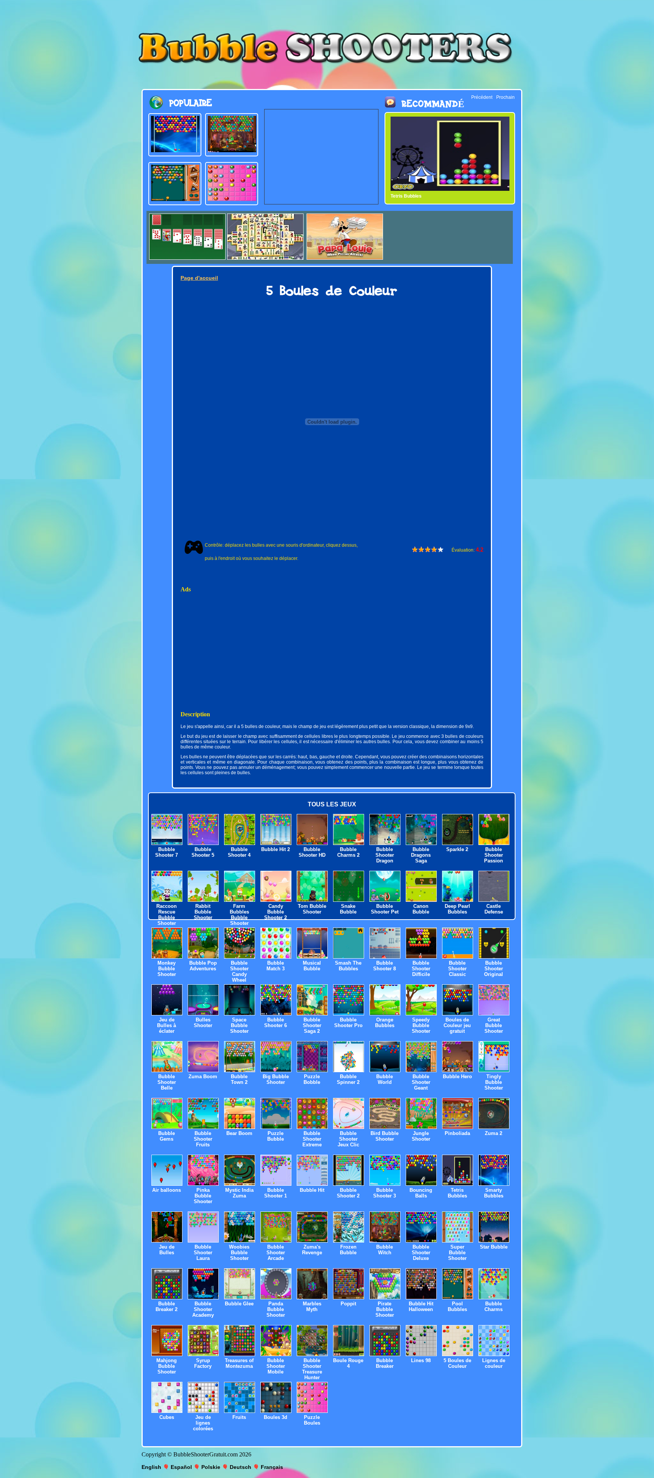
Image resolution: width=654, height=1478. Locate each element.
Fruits (239, 1417)
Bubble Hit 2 (275, 849)
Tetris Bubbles (457, 1193)
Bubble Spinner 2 (348, 1079)
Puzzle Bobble (312, 1079)
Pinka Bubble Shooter (203, 1195)
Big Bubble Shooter (276, 1079)
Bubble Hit (312, 1190)
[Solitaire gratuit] (187, 257)
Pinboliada (457, 1133)
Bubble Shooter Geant (421, 1082)
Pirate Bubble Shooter (384, 1309)
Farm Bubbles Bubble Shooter (239, 914)
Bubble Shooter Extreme (312, 1138)
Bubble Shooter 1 (275, 1193)
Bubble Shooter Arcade (275, 1252)
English (151, 1467)
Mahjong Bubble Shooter (166, 1366)
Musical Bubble (312, 965)
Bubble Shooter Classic (457, 968)
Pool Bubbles (457, 1306)
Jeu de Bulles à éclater (166, 1025)
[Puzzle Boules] (232, 199)
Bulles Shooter (203, 1022)
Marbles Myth (312, 1306)
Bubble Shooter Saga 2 (312, 1025)
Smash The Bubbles (348, 965)
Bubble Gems (166, 1136)
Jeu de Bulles (166, 1249)
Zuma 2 (493, 1133)
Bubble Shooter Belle (166, 1082)
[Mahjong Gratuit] (265, 257)
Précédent (481, 97)
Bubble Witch (384, 1249)
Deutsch (240, 1467)
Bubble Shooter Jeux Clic (348, 1138)
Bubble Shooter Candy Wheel (239, 971)
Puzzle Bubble (275, 1136)
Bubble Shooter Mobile (275, 1366)
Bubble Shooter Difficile (421, 968)
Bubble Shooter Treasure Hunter (312, 1369)
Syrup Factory (203, 1363)
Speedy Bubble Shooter (421, 1025)
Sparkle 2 (457, 849)
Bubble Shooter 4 (239, 852)
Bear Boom (239, 1133)
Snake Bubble (348, 909)
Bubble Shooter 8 (384, 965)
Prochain (505, 97)
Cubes (166, 1417)
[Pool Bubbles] (175, 199)
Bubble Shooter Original (493, 968)
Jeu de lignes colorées (203, 1422)
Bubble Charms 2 (348, 852)
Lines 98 (421, 1360)
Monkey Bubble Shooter (166, 968)
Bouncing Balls (421, 1193)
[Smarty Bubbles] (175, 150)
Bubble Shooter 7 (166, 852)
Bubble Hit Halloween (421, 1306)
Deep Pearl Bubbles (457, 909)
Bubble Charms (493, 1306)
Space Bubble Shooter (239, 1025)
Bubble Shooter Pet (385, 909)
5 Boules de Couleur (457, 1363)
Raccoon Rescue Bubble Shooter (166, 914)
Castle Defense (493, 909)
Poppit (348, 1304)
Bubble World (384, 1079)
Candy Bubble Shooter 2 (275, 911)
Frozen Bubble (348, 1249)
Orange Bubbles (384, 1022)
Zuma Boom (202, 1076)
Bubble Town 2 (239, 1079)
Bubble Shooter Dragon (384, 855)
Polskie (210, 1467)
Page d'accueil (199, 278)
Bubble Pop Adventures (203, 965)
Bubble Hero (457, 1076)
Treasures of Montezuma (239, 1363)
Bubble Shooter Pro (348, 1022)
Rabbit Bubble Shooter (203, 911)
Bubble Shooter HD (312, 852)
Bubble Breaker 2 (167, 1306)
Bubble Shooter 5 (203, 852)
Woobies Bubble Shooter (239, 1252)
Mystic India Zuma (239, 1193)
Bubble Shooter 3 (384, 1193)
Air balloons (166, 1190)
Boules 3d (275, 1417)
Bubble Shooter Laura (203, 1252)
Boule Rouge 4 (348, 1363)
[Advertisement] (321, 156)
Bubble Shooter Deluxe (421, 1252)
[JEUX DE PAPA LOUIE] (345, 257)
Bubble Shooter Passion (493, 855)
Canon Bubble (421, 909)
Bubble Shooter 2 (348, 1193)
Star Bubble (494, 1247)
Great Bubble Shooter (493, 1025)
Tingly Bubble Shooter (493, 1082)
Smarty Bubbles (408, 196)
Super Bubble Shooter (457, 1252)
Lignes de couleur (493, 1363)
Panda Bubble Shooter (275, 1309)
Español (181, 1467)
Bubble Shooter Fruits (203, 1138)
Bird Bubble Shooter (385, 1136)
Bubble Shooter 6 (275, 1022)
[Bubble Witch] (232, 150)
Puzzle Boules (312, 1420)
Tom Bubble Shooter (312, 909)
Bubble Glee (239, 1304)
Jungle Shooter (421, 1136)
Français (272, 1467)
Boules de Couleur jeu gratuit (457, 1025)
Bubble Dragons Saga (421, 855)
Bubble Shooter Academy (203, 1309)
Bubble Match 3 (275, 965)
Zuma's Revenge (312, 1249)
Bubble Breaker (385, 1363)
